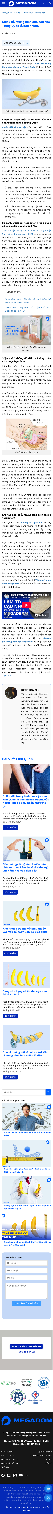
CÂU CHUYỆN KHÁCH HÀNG (41, 1456)
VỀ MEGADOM (7, 1452)
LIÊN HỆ (49, 1463)
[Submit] (48, 1092)
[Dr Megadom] (22, 3)
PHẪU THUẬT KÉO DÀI (9, 1463)
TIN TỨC (48, 1459)
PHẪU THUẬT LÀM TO (9, 1459)
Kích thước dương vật (34, 13)
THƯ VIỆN (5, 1467)
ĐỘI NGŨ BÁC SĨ (7, 1456)
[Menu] (3, 3)
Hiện (26, 43)
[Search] (50, 3)
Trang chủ (7, 13)
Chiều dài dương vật (14, 127)
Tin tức (17, 13)
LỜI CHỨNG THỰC (45, 1452)
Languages (43, 3)
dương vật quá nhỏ (32, 522)
